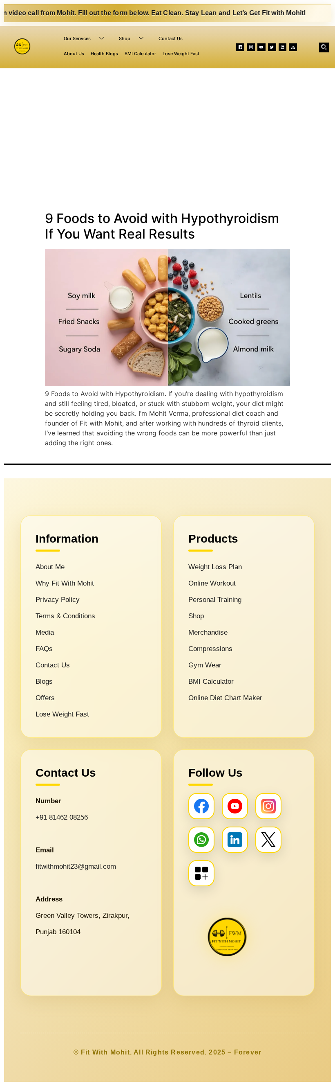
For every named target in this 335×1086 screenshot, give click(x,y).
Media (45, 632)
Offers (45, 698)
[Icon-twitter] (272, 47)
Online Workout (212, 583)
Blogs (44, 681)
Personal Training (214, 600)
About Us (74, 53)
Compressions (210, 649)
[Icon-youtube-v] (261, 47)
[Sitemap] (293, 47)
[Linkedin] (283, 47)
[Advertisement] (167, 138)
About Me (50, 567)
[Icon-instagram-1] (251, 47)
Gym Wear (204, 665)
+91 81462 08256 (62, 817)
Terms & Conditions (65, 616)
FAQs (44, 649)
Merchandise (208, 632)
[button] (324, 47)
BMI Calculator (140, 53)
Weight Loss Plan (215, 567)
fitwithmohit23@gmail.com (76, 866)
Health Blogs (104, 53)
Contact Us (171, 38)
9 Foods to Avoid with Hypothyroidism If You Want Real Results (162, 226)
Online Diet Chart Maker (225, 698)
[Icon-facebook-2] (240, 47)
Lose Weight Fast (181, 53)
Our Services (77, 38)
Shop (124, 38)
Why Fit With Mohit (65, 583)
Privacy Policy (58, 600)
